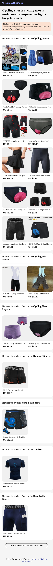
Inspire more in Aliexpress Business (26, 545)
